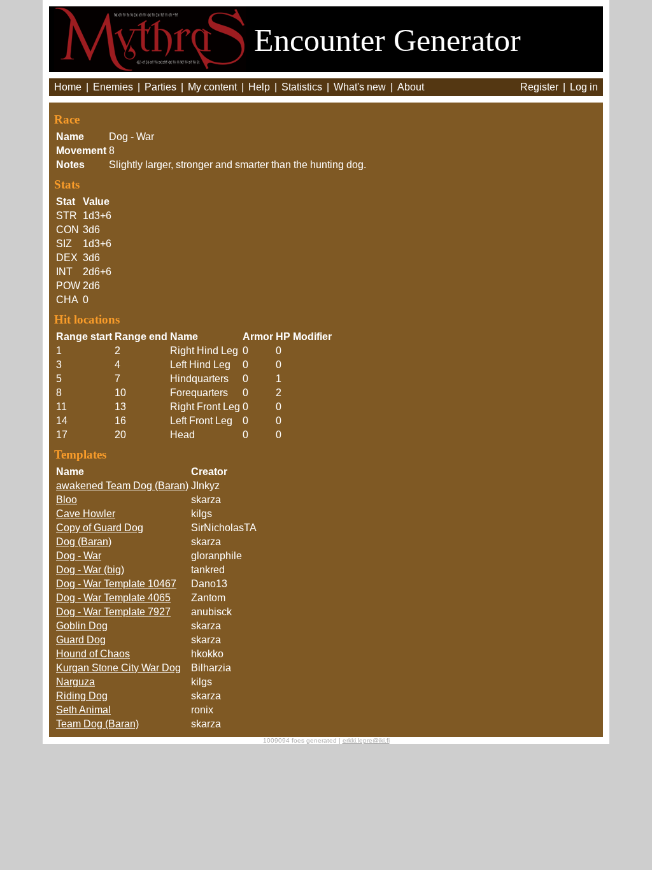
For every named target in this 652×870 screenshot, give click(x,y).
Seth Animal (83, 709)
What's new (360, 87)
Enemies (113, 87)
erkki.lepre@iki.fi (366, 740)
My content (212, 87)
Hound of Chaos (93, 653)
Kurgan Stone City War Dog (118, 667)
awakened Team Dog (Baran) (122, 485)
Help (259, 87)
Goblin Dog (82, 625)
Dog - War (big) (90, 569)
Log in (584, 87)
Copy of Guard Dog (99, 527)
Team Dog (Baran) (97, 723)
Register (539, 87)
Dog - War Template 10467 (116, 583)
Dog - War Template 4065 (113, 597)
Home (68, 87)
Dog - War (78, 555)
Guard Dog (81, 639)
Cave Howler (85, 513)
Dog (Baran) (83, 541)
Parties (160, 87)
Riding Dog (82, 695)
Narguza (75, 681)
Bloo (66, 499)
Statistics (301, 87)
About (410, 87)
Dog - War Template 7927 (113, 611)
